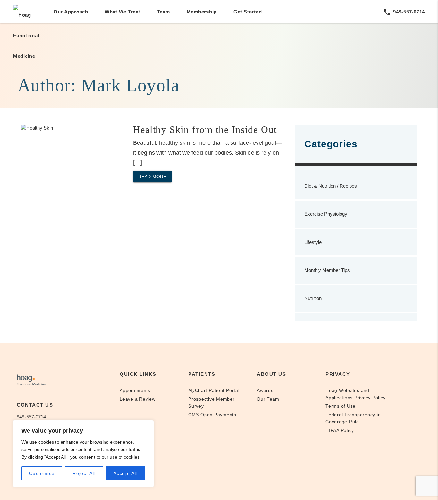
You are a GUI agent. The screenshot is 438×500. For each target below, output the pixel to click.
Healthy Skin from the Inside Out (205, 129)
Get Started (247, 11)
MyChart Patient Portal (214, 390)
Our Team (268, 399)
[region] (83, 453)
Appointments (135, 390)
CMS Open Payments (212, 414)
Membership (202, 11)
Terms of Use (340, 406)
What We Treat (122, 11)
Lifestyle (313, 242)
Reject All (84, 473)
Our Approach (71, 11)
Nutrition (313, 298)
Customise (42, 473)
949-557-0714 (404, 11)
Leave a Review (138, 399)
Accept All (126, 473)
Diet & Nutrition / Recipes (330, 186)
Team (163, 11)
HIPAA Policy (339, 430)
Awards (265, 390)
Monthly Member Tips (327, 270)
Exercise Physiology (325, 214)
